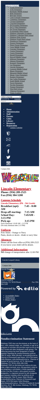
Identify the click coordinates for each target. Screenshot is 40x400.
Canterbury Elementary (18, 19)
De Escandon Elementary (19, 25)
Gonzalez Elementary (17, 49)
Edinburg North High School (20, 39)
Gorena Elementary (17, 51)
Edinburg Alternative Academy (21, 33)
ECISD (8, 133)
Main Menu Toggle (7, 105)
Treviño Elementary (17, 85)
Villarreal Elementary (17, 91)
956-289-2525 (26, 282)
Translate (17, 99)
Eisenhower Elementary (18, 41)
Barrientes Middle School (19, 12)
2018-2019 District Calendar (8, 163)
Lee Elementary (15, 65)
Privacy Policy (10, 300)
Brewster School (16, 16)
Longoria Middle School (18, 69)
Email (8, 139)
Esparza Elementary (17, 43)
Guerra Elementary (16, 53)
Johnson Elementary (17, 61)
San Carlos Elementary (18, 79)
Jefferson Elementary (17, 59)
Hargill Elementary (16, 55)
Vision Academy (16, 93)
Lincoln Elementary (17, 67)
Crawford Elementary (17, 23)
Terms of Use (10, 298)
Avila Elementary (16, 10)
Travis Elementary (16, 83)
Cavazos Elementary (17, 21)
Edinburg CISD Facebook (8, 151)
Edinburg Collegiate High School (21, 35)
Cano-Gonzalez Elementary (19, 18)
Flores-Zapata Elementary (19, 45)
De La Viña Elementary (18, 27)
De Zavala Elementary (18, 29)
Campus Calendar (16, 128)
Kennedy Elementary (17, 63)
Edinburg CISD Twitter (8, 157)
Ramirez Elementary (17, 77)
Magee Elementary (16, 71)
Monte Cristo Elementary (19, 75)
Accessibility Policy (12, 296)
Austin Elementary (16, 8)
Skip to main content (8, 2)
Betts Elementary (16, 14)
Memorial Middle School (18, 73)
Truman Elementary (17, 87)
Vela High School (16, 89)
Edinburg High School (18, 37)
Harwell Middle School (18, 57)
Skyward (8, 145)
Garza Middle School (17, 47)
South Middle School (17, 81)
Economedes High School (19, 31)
